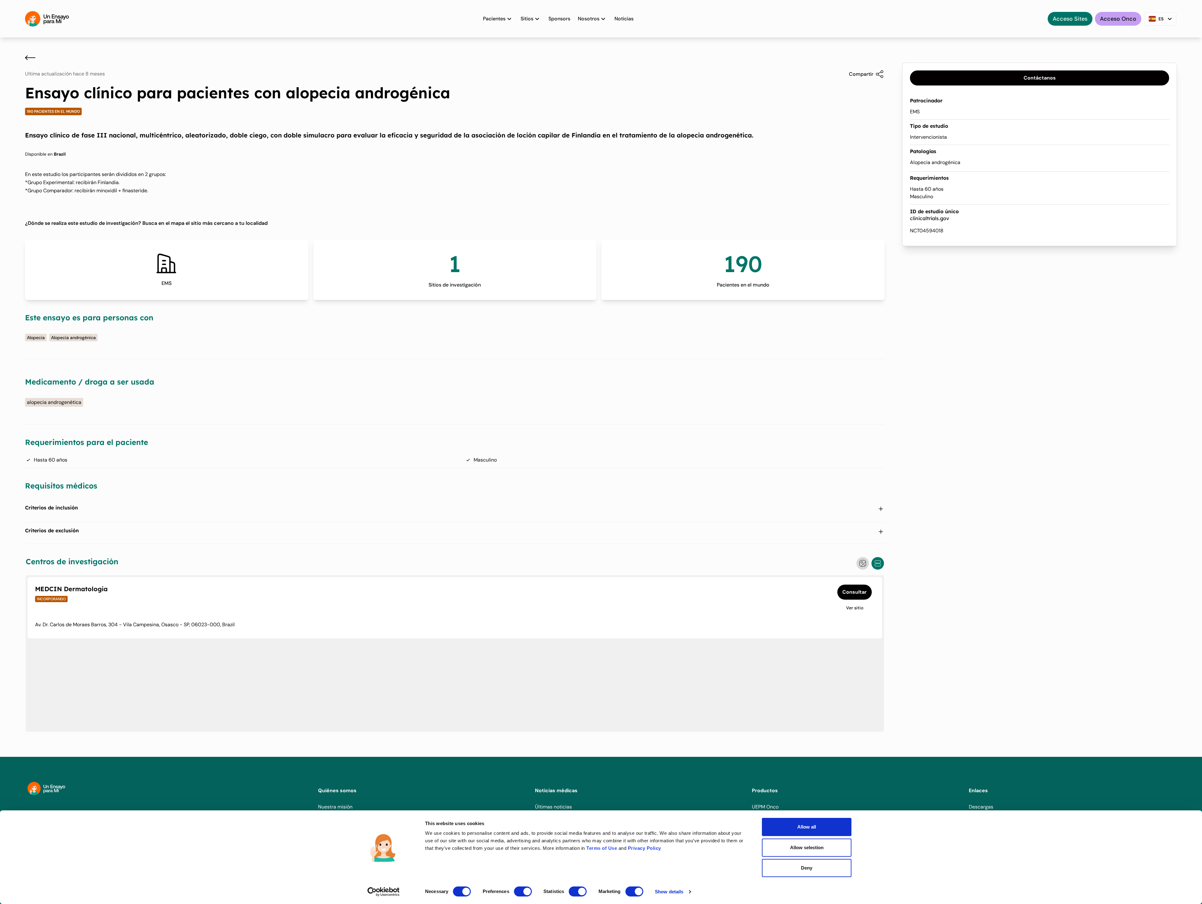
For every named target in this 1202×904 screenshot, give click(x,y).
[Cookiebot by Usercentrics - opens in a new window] (383, 891)
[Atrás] (30, 57)
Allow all (806, 826)
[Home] (47, 19)
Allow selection (807, 847)
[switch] (523, 891)
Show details (669, 891)
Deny (806, 867)
